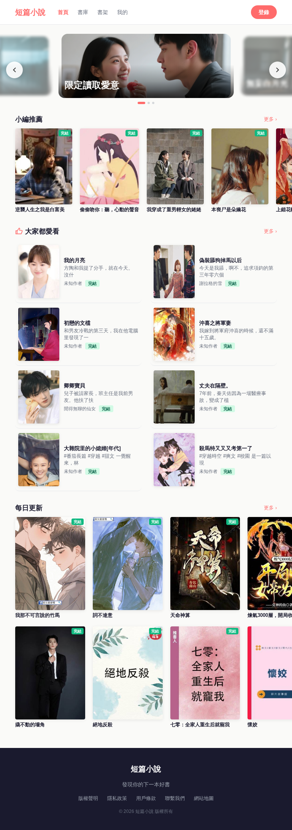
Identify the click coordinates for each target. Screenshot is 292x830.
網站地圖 (204, 798)
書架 (102, 12)
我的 (122, 12)
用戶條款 (146, 798)
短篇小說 (30, 12)
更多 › (270, 119)
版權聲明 (88, 798)
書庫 (83, 12)
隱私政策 (117, 798)
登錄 (264, 12)
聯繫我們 (175, 798)
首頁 (63, 12)
